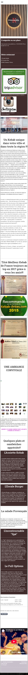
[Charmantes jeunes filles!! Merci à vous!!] (7, 410)
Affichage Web (23, 663)
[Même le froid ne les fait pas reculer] (16, 404)
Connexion (24, 661)
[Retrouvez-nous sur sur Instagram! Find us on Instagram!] (8, 104)
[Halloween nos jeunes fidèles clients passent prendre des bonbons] (20, 404)
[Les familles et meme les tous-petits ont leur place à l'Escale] (3, 410)
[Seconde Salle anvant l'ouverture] (20, 407)
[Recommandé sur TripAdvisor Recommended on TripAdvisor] (14, 81)
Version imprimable (8, 661)
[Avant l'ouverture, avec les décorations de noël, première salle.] (16, 407)
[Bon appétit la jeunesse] (3, 407)
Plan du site (4, 663)
